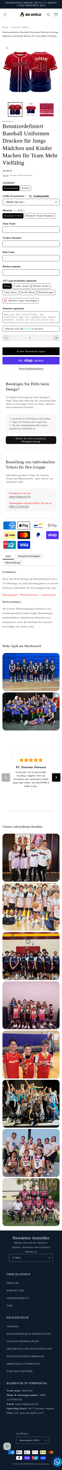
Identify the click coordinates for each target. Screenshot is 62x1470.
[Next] (56, 777)
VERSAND (12, 1326)
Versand (5, 175)
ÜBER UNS (13, 1283)
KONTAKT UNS (15, 1290)
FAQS (10, 1305)
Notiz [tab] (8, 556)
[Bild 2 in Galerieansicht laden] (31, 109)
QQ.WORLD (25, 1464)
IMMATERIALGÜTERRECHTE (23, 1364)
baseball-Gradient (20, 27)
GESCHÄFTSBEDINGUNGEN (23, 1341)
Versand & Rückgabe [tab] (29, 556)
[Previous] (6, 777)
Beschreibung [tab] (13, 562)
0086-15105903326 (19, 506)
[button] (5, 14)
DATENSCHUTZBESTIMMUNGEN (25, 1356)
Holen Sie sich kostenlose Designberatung (31, 440)
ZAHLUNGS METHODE (20, 1371)
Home (5, 27)
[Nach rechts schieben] (58, 110)
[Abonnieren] (49, 1258)
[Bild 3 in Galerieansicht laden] (47, 109)
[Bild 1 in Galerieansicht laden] (15, 109)
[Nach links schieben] (3, 110)
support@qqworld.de (20, 496)
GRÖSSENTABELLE (18, 1298)
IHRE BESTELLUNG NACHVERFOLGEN (29, 1349)
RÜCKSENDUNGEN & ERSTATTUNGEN (29, 1334)
